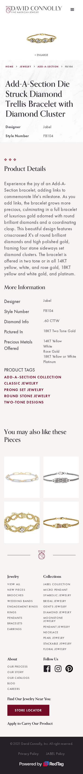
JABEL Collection (56, 584)
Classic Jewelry (21, 383)
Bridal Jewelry (54, 601)
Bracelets (14, 623)
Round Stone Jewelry (27, 396)
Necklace (50, 632)
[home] (34, 9)
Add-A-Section (48, 66)
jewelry (25, 66)
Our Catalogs (18, 677)
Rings (11, 612)
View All (13, 584)
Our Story (15, 672)
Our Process (17, 666)
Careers (13, 689)
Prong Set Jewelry (24, 390)
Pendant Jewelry (56, 626)
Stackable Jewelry (57, 643)
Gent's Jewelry (55, 606)
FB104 (69, 66)
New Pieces (16, 589)
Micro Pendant (55, 589)
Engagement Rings (22, 606)
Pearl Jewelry (53, 637)
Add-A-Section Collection (32, 377)
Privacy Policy (28, 753)
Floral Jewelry (55, 649)
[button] (72, 10)
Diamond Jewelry (57, 612)
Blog (11, 683)
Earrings (14, 629)
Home (9, 66)
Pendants (14, 617)
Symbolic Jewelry (57, 595)
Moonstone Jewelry (53, 619)
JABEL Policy (55, 753)
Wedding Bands (20, 601)
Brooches (15, 595)
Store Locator (28, 710)
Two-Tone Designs (24, 402)
